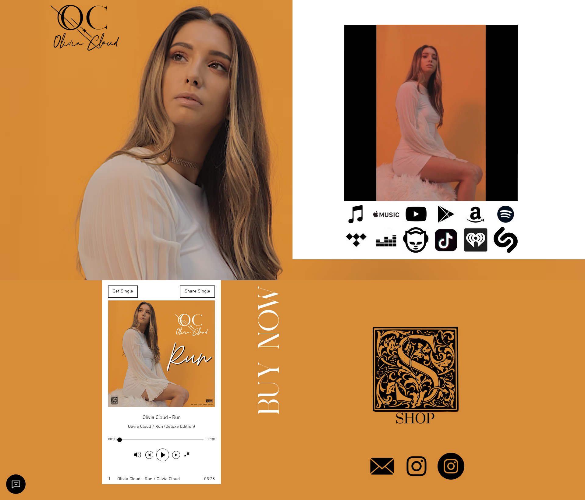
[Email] (382, 466)
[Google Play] (446, 214)
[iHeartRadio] (476, 240)
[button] (510, 194)
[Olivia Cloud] (416, 466)
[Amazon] (476, 214)
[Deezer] (386, 240)
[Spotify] (506, 214)
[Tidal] (356, 240)
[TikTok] (446, 240)
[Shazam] (506, 240)
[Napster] (416, 240)
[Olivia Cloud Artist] (451, 466)
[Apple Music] (386, 214)
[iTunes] (356, 214)
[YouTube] (416, 214)
